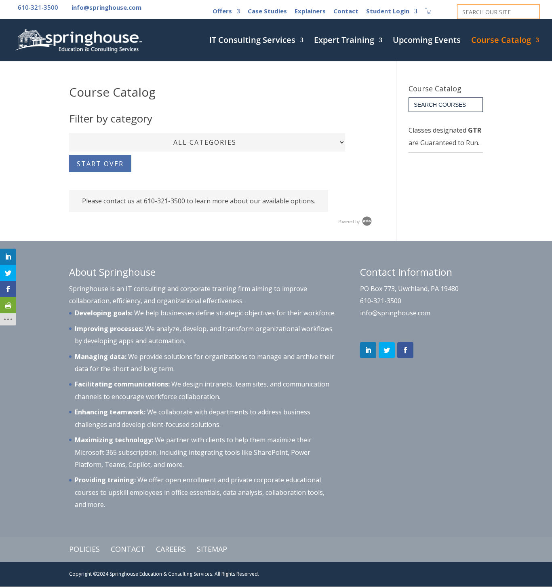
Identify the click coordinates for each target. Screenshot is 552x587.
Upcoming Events (427, 41)
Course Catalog (501, 41)
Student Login (387, 11)
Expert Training (344, 41)
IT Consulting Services (252, 41)
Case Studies (267, 11)
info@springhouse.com (395, 312)
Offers (222, 11)
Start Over (100, 163)
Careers (171, 549)
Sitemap (212, 549)
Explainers (310, 11)
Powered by (349, 221)
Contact (345, 11)
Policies (84, 549)
